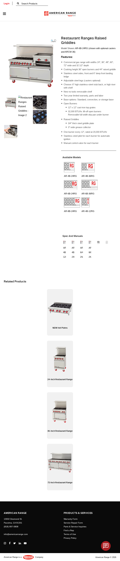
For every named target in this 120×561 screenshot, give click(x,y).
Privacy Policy (70, 538)
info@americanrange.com (16, 534)
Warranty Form (71, 519)
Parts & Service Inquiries (75, 526)
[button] (53, 40)
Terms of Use (70, 534)
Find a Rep (69, 530)
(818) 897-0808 (11, 526)
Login (7, 3)
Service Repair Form (73, 523)
